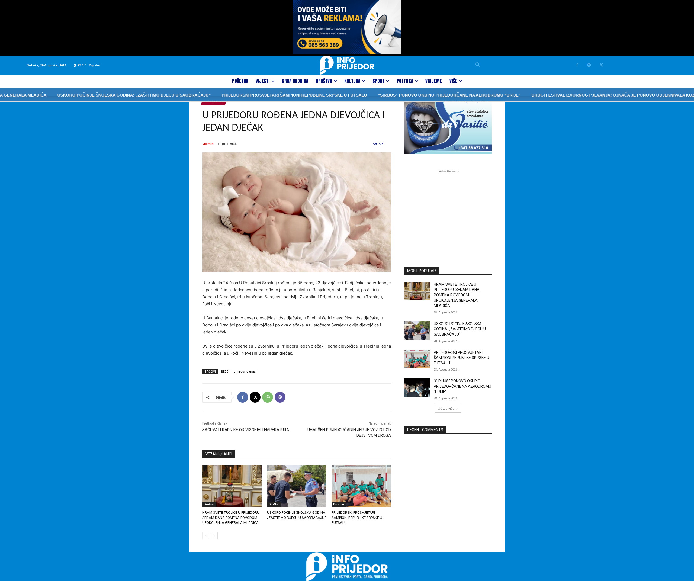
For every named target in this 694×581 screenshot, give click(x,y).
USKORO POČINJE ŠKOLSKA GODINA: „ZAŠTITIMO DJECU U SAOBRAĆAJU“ (112, 95)
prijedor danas (245, 371)
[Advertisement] (448, 208)
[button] (477, 65)
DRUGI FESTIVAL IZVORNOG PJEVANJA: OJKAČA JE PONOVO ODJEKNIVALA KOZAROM (598, 95)
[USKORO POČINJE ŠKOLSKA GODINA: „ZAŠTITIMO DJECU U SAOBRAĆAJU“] (296, 486)
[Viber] (280, 397)
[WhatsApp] (267, 397)
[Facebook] (577, 65)
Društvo (209, 504)
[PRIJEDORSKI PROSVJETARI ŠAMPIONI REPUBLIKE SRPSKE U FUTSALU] (361, 486)
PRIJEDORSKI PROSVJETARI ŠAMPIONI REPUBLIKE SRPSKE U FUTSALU (272, 95)
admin (208, 144)
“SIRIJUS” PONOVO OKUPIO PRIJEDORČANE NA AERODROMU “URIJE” (427, 95)
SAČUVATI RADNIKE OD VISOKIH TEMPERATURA (245, 429)
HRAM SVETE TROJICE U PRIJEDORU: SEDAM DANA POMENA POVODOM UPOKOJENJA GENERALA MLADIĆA (231, 517)
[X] (601, 65)
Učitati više (446, 408)
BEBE (224, 371)
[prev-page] (205, 535)
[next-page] (214, 535)
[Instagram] (589, 65)
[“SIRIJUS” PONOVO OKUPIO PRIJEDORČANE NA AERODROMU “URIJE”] (417, 387)
